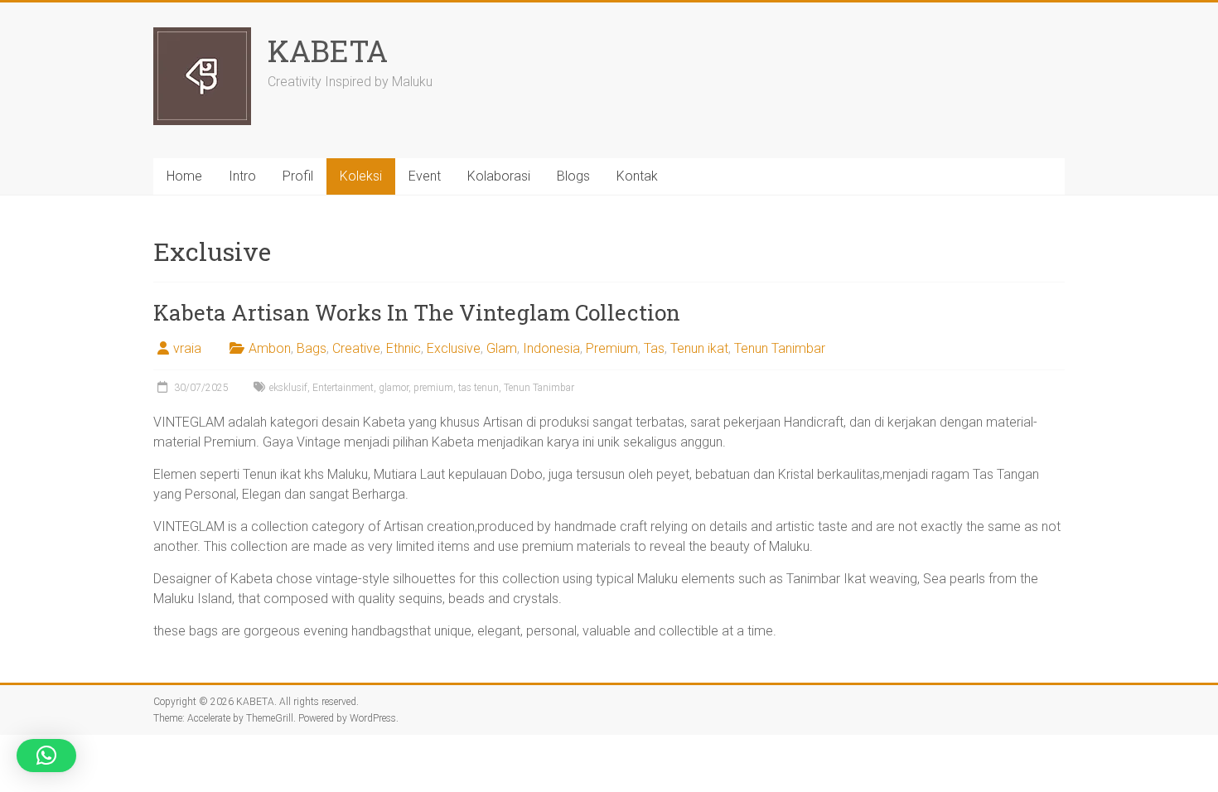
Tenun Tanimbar (779, 348)
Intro (242, 176)
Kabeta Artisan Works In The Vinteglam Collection (416, 312)
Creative (356, 348)
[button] (46, 755)
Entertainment (343, 388)
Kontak (637, 176)
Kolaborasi (498, 176)
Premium (612, 348)
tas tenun (478, 388)
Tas (654, 348)
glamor (393, 388)
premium (433, 388)
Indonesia (551, 348)
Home (184, 176)
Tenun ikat (699, 348)
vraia (187, 348)
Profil (298, 176)
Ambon (270, 348)
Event (424, 176)
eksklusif (288, 388)
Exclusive (454, 348)
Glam (501, 348)
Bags (311, 348)
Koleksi (361, 176)
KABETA (328, 50)
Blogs (573, 176)
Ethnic (403, 348)
